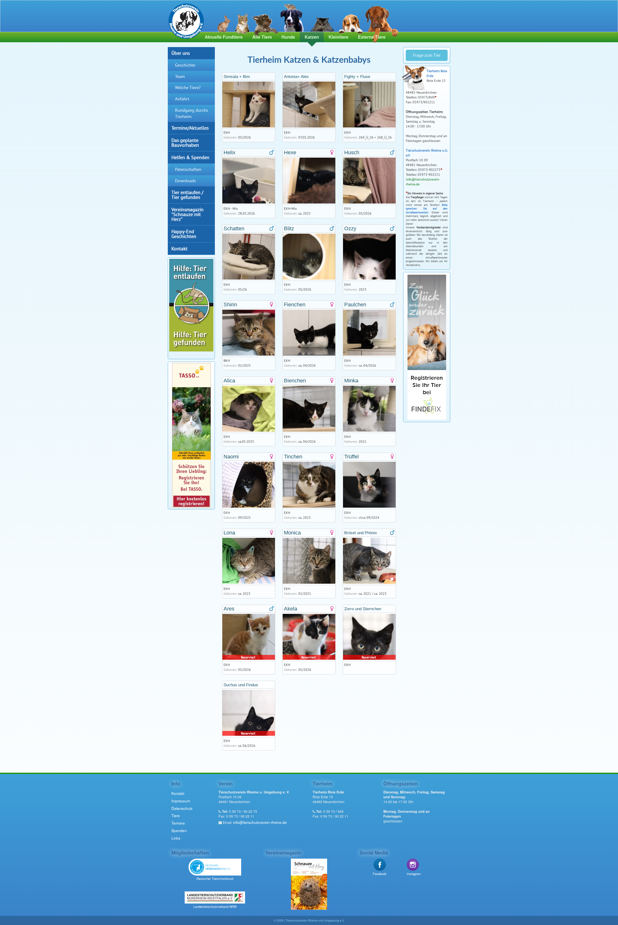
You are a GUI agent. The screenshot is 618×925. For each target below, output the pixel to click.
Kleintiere (338, 37)
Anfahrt (182, 99)
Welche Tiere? (188, 87)
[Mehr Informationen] (191, 304)
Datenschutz (182, 808)
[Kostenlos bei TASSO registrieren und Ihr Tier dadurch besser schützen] (191, 435)
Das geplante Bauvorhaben (185, 142)
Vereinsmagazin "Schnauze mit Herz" (187, 214)
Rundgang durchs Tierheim (191, 113)
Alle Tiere (262, 37)
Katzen (312, 37)
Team (180, 76)
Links (175, 838)
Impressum (180, 800)
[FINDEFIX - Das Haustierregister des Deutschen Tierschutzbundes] (426, 346)
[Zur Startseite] (184, 20)
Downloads (185, 180)
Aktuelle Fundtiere (224, 37)
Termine (178, 823)
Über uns (180, 53)
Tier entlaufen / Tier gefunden (187, 194)
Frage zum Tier (427, 55)
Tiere (175, 815)
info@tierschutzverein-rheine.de (260, 822)
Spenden (179, 830)
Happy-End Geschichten (183, 233)
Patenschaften (188, 169)
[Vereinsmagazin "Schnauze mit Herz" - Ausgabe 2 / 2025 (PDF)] (309, 883)
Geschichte (185, 65)
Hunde (288, 37)
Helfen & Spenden (190, 157)
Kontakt (179, 248)
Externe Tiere (372, 37)
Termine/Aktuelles (190, 128)
